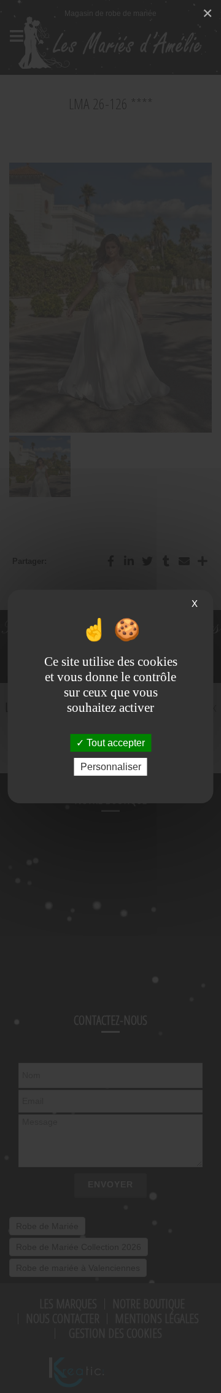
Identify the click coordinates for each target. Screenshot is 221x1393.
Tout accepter (114, 743)
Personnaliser (110, 767)
